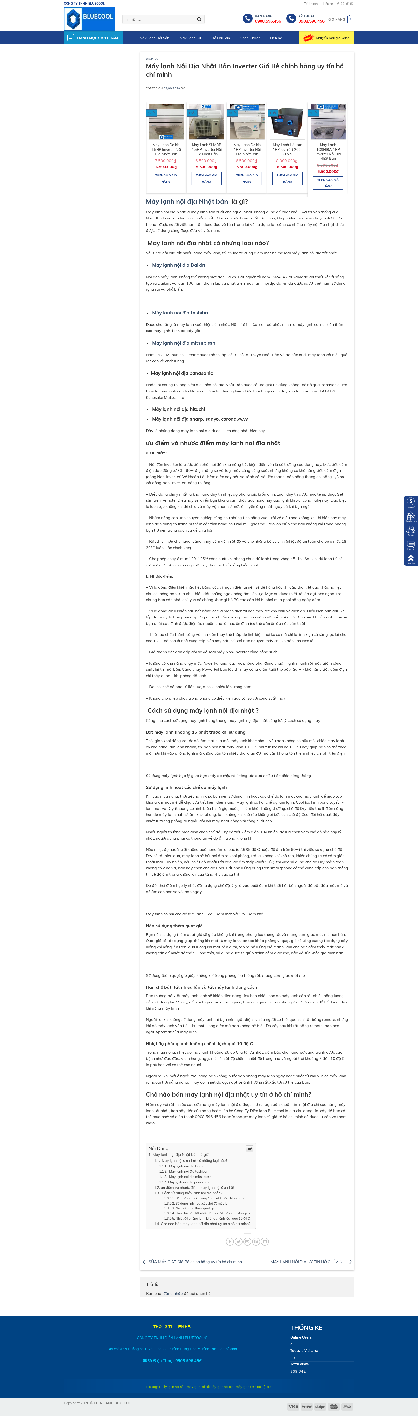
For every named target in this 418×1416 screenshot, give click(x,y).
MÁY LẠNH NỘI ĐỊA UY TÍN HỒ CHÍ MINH (308, 1261)
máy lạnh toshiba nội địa (253, 1387)
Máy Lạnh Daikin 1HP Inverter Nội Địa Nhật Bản (247, 149)
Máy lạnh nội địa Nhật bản (188, 201)
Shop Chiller (250, 38)
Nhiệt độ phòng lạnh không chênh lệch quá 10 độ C (213, 1218)
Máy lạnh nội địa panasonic (189, 1182)
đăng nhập (173, 1293)
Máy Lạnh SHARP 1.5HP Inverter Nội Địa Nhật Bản (207, 149)
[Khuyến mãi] (411, 516)
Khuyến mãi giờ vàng (332, 38)
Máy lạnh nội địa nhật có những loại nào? (194, 1160)
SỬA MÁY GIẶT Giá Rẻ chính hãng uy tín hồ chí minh (195, 1261)
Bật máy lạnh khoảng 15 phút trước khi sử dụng (210, 1198)
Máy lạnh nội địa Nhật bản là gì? (181, 1154)
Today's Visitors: (304, 1350)
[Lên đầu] (411, 558)
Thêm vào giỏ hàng (166, 178)
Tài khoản (311, 4)
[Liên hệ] (411, 544)
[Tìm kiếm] (199, 19)
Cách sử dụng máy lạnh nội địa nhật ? (191, 1193)
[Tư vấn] (411, 530)
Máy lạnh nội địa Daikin (178, 265)
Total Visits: (300, 1364)
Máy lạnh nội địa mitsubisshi (184, 343)
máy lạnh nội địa (222, 1387)
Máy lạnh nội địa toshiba (180, 312)
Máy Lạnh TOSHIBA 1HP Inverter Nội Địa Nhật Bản (328, 152)
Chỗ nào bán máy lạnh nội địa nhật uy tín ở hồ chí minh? (205, 1223)
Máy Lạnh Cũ (190, 38)
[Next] (345, 149)
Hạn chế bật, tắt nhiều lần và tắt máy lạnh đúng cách (214, 1213)
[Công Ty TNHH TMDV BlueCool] (89, 19)
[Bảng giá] (411, 502)
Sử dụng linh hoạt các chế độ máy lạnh (203, 1203)
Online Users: (301, 1337)
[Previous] (148, 149)
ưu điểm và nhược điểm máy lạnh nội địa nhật (197, 1187)
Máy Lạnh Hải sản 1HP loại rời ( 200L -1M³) (288, 149)
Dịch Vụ (152, 58)
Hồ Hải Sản (220, 38)
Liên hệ (328, 4)
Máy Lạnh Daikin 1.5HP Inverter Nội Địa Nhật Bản (166, 149)
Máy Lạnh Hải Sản (154, 38)
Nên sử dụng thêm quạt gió (195, 1208)
